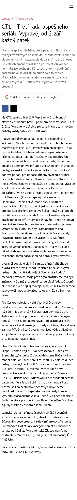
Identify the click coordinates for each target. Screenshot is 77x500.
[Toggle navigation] (71, 7)
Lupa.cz (6, 18)
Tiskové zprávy (24, 18)
